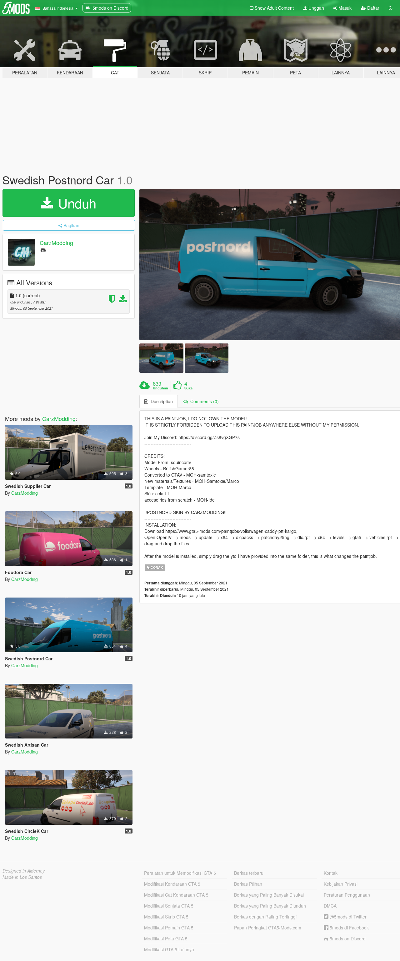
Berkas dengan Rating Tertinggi (265, 916)
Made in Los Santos (22, 877)
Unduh (75, 202)
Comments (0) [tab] (203, 401)
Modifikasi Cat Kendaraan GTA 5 (176, 895)
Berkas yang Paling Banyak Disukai (269, 895)
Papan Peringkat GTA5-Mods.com (267, 927)
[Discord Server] (43, 249)
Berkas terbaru (248, 873)
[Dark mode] (390, 8)
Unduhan (160, 388)
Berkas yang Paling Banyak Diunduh (270, 906)
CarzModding (56, 242)
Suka (188, 388)
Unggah (315, 8)
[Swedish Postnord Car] (161, 358)
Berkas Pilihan (248, 884)
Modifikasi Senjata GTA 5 (168, 906)
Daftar (372, 8)
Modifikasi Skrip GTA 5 (166, 916)
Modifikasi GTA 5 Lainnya (169, 949)
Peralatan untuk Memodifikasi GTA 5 (180, 873)
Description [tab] (160, 401)
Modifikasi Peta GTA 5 (166, 938)
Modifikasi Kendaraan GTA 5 (172, 884)
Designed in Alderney (23, 871)
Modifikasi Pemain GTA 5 (168, 927)
